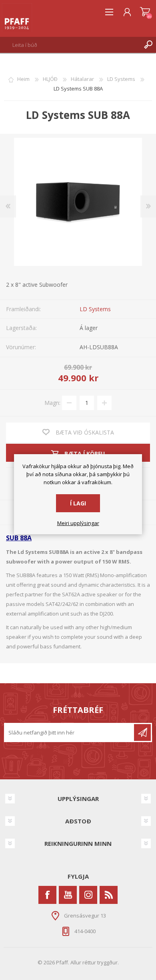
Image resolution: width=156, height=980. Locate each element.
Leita (148, 45)
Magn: (52, 402)
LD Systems (95, 309)
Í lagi (78, 503)
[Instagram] (88, 895)
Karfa (145, 12)
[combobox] (70, 45)
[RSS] (109, 895)
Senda (142, 732)
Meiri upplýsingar (78, 523)
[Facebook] (47, 895)
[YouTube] (68, 895)
